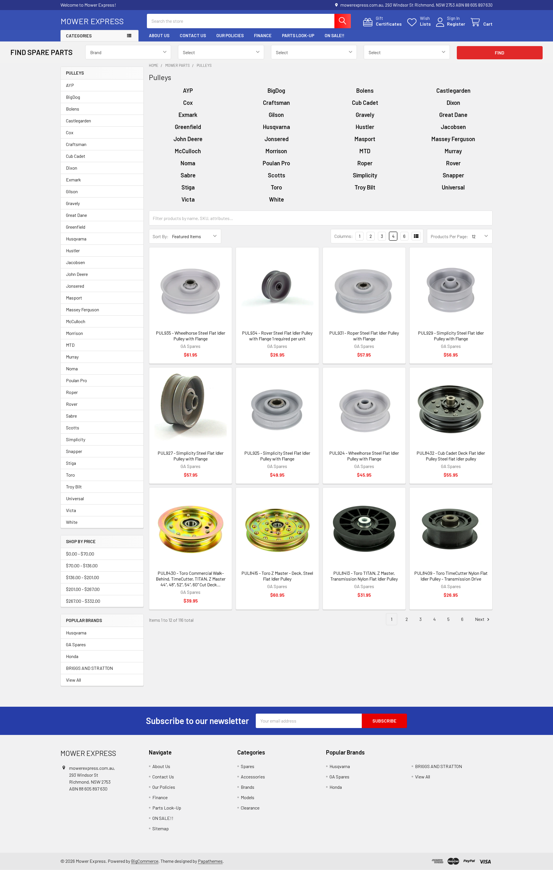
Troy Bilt (74, 486)
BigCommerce (144, 861)
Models (247, 797)
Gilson (72, 191)
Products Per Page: (449, 236)
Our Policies (230, 35)
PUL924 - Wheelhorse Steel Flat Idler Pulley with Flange (364, 455)
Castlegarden (78, 120)
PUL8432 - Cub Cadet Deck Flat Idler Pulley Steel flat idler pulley (450, 455)
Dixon (71, 167)
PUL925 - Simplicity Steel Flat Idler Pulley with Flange (277, 455)
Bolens (72, 108)
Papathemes (210, 861)
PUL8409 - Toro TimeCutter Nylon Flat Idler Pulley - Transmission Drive (451, 575)
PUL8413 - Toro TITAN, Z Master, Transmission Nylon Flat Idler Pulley (364, 575)
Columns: (343, 236)
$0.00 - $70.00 (80, 553)
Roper (72, 392)
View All (73, 680)
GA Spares (76, 644)
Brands (247, 787)
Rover (71, 404)
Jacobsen (75, 262)
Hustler (73, 250)
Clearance (250, 807)
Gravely (73, 203)
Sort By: (160, 236)
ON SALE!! (334, 35)
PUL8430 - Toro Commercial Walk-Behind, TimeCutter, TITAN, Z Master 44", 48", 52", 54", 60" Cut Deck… (191, 578)
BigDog (73, 97)
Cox (69, 132)
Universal (75, 498)
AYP (70, 85)
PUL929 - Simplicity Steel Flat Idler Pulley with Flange (451, 335)
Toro (70, 474)
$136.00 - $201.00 (82, 577)
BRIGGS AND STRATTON (89, 668)
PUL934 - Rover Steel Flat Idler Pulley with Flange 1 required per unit (277, 335)
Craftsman (76, 144)
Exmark (73, 179)
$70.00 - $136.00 (82, 565)
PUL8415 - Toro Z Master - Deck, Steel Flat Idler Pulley (277, 575)
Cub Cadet (75, 156)
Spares (247, 766)
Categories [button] (79, 35)
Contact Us (193, 35)
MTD (70, 345)
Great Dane (76, 215)
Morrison (74, 333)
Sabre (71, 415)
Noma (72, 368)
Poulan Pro (76, 380)
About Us (159, 35)
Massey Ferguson (82, 309)
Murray (72, 356)
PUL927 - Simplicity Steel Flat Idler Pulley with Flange (191, 455)
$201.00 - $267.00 (83, 589)
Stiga (71, 463)
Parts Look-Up (298, 35)
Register (456, 23)
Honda (72, 656)
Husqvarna (76, 238)
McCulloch (75, 321)
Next (480, 619)
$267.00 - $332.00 (83, 601)
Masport (74, 297)
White (71, 522)
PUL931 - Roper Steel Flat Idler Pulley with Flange (364, 335)
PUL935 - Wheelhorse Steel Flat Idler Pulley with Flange (190, 335)
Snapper (74, 451)
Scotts (72, 427)
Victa (71, 510)
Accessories (253, 776)
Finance (263, 35)
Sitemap (160, 828)
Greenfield (75, 227)
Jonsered (75, 286)
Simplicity (75, 439)
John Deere (77, 274)
